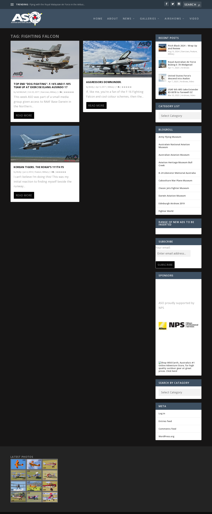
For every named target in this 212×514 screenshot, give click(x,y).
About (112, 18)
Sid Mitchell (21, 92)
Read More (24, 115)
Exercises (45, 92)
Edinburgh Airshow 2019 (172, 203)
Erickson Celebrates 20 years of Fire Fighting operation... (57, 4)
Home (98, 18)
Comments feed (167, 428)
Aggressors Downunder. (104, 82)
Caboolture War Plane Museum (175, 180)
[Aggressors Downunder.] (117, 59)
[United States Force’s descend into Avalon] (162, 78)
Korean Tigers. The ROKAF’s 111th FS (39, 167)
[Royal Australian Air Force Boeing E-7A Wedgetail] (162, 64)
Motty (18, 172)
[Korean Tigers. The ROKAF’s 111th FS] (45, 144)
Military (53, 92)
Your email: (163, 247)
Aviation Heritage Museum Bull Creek (175, 164)
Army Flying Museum (170, 136)
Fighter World (166, 211)
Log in (162, 413)
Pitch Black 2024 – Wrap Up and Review (182, 47)
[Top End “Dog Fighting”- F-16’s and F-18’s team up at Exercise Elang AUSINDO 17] (45, 60)
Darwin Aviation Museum (172, 195)
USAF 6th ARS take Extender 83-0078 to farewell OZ (183, 91)
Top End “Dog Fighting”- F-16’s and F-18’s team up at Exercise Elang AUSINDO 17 (42, 85)
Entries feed (165, 421)
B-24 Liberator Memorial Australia (177, 172)
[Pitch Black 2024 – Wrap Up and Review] (162, 48)
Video (194, 18)
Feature (38, 172)
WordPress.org (166, 436)
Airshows (173, 18)
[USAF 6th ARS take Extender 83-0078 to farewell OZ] (162, 91)
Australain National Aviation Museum (174, 146)
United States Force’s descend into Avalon (179, 77)
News (127, 18)
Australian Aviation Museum (174, 154)
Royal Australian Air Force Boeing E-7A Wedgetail (182, 63)
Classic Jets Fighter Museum (174, 188)
